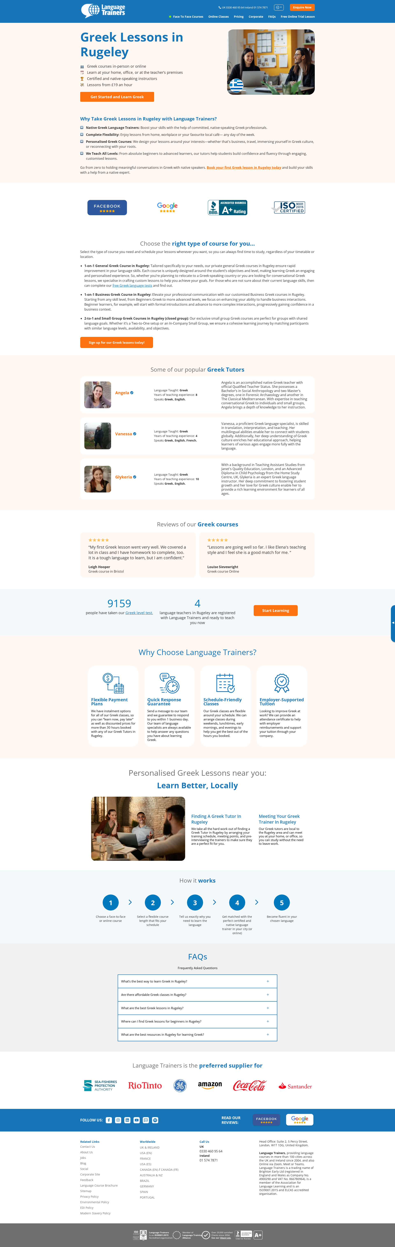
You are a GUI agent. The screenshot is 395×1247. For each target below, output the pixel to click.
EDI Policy (86, 1208)
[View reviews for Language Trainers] (248, 1235)
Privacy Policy (89, 1196)
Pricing (239, 16)
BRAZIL (144, 1181)
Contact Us (87, 1147)
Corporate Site (90, 1174)
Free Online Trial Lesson (298, 16)
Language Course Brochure (99, 1185)
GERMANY (147, 1186)
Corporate (256, 16)
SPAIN (144, 1192)
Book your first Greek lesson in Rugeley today (244, 167)
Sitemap (86, 1191)
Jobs (83, 1158)
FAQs (272, 16)
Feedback (86, 1180)
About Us (86, 1152)
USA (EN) (146, 1153)
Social (84, 1169)
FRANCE (145, 1158)
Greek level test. (139, 612)
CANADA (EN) (149, 1170)
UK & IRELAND (149, 1147)
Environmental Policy (94, 1202)
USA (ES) (145, 1164)
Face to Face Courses (188, 16)
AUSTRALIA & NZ (151, 1175)
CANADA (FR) (169, 1170)
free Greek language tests (132, 285)
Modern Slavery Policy (95, 1213)
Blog (83, 1163)
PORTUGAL (147, 1197)
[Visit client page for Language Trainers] (218, 1235)
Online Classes (218, 16)
